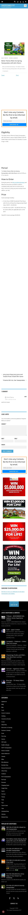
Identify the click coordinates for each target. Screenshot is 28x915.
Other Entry (4, 770)
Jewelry (3, 756)
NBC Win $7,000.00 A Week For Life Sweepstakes (16, 828)
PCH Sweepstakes (6, 776)
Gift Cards (3, 742)
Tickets (3, 796)
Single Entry (4, 788)
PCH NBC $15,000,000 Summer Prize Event (16, 861)
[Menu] (2, 2)
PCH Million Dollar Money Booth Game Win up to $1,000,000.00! (16, 840)
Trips (2, 808)
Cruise (3, 721)
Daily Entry (4, 58)
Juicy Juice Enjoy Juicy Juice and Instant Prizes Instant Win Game (12, 375)
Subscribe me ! (14, 124)
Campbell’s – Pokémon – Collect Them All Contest (16, 642)
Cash (2, 710)
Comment (3, 424)
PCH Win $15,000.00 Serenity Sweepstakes (15, 886)
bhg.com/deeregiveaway (18, 182)
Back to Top (14, 605)
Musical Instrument (6, 768)
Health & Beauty (5, 745)
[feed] (23, 1)
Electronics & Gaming (6, 727)
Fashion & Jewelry (5, 730)
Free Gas (3, 736)
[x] (20, 1)
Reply (25, 396)
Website (3, 444)
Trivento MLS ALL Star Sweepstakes (15, 380)
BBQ (2, 704)
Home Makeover (5, 753)
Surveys (3, 794)
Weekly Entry (4, 817)
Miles (2, 759)
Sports (3, 791)
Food (2, 733)
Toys (2, 802)
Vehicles (3, 814)
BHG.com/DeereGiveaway (8, 66)
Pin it (17, 75)
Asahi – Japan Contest (13, 630)
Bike (2, 707)
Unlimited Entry (5, 811)
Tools (2, 799)
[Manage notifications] (3, 912)
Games (3, 739)
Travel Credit (4, 805)
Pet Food (3, 779)
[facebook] (18, 1)
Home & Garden (13, 58)
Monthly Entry (4, 765)
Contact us (13, 903)
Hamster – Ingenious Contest (15, 669)
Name (2, 438)
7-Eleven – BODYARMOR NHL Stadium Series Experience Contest (15, 618)
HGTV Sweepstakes (6, 747)
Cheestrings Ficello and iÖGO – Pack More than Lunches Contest (16, 657)
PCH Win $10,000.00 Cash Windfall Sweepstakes (14, 849)
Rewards (3, 782)
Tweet (2, 75)
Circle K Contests (5, 713)
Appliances (4, 701)
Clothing (3, 716)
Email (16, 438)
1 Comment (5, 71)
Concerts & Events (6, 719)
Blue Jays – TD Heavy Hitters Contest (15, 681)
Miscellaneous (4, 762)
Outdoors (3, 773)
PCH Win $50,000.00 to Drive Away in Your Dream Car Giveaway (15, 876)
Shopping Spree (5, 785)
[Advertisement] (14, 25)
